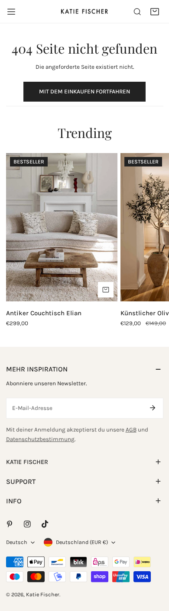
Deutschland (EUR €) (82, 542)
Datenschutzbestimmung (40, 439)
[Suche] (137, 11)
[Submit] (152, 408)
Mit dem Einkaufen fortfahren (84, 91)
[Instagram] (27, 524)
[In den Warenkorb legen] (106, 290)
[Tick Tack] (45, 524)
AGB (131, 429)
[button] (154, 11)
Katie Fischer (42, 594)
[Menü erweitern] (11, 11)
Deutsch (16, 542)
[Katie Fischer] (84, 11)
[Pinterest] (9, 524)
